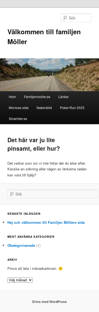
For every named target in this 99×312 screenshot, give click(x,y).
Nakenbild (44, 107)
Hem (12, 96)
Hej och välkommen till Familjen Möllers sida (46, 222)
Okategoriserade (21, 245)
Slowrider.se (18, 118)
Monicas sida (19, 107)
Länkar (63, 96)
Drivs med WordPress (49, 301)
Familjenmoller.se (37, 96)
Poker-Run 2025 (72, 107)
